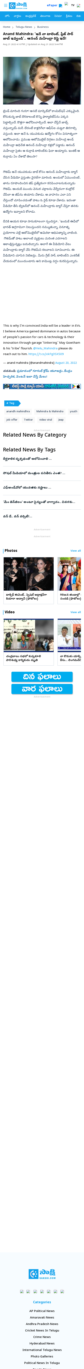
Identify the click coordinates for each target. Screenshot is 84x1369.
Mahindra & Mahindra (49, 411)
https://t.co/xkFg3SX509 (46, 354)
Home (6, 27)
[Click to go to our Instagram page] (42, 1291)
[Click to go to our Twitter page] (35, 1291)
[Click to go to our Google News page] (62, 1291)
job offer (11, 420)
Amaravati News (42, 1318)
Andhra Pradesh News (42, 1324)
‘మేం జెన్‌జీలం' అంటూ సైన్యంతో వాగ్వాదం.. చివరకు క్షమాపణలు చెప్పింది (42, 502)
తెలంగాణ (45, 16)
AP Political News (42, 1311)
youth (73, 411)
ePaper (53, 6)
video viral (45, 420)
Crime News (42, 1337)
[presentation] (8, 573)
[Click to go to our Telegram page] (55, 1291)
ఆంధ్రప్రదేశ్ (30, 16)
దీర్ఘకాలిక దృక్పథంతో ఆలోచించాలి (41, 459)
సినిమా (58, 16)
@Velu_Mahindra (45, 349)
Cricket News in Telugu (42, 1331)
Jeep (61, 420)
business (43, 27)
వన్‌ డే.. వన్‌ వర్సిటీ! (41, 517)
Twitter (28, 420)
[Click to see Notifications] (78, 5)
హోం (7, 16)
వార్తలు (17, 16)
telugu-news (23, 27)
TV (72, 5)
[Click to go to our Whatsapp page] (28, 1291)
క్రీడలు (69, 16)
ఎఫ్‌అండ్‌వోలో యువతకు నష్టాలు (41, 488)
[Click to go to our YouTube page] (48, 1291)
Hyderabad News (42, 1344)
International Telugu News (42, 1350)
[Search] (60, 5)
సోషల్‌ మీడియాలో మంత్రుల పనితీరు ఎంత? (41, 473)
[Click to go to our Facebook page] (21, 1291)
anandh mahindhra (18, 411)
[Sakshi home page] (42, 1274)
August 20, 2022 (66, 363)
